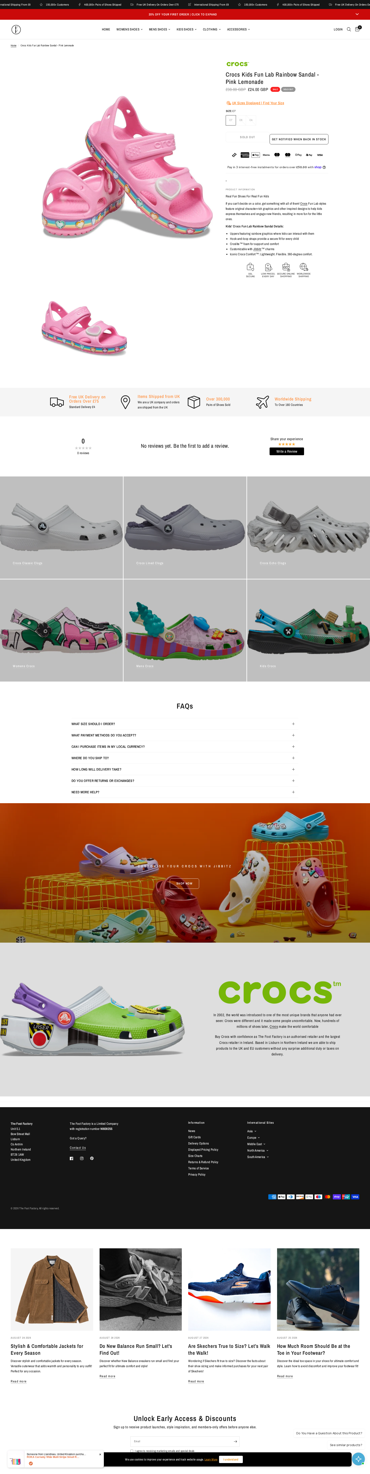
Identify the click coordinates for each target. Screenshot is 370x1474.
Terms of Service (198, 1168)
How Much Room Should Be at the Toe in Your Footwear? (314, 1349)
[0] (356, 29)
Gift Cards (194, 1137)
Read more (19, 1381)
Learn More (210, 1459)
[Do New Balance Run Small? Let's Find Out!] (141, 1289)
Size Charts (195, 1155)
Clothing (210, 29)
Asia (250, 1131)
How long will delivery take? (96, 769)
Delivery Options (198, 1143)
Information (196, 1122)
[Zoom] (204, 69)
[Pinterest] (95, 1158)
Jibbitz (257, 249)
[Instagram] (85, 1158)
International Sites (260, 1122)
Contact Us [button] (78, 1147)
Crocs (303, 203)
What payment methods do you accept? (104, 735)
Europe (251, 1137)
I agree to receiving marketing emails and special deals (164, 1451)
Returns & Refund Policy (203, 1162)
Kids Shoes (185, 29)
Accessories (237, 29)
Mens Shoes (158, 29)
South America (256, 1157)
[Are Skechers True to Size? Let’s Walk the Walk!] (229, 1289)
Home (106, 29)
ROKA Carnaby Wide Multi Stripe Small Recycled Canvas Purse (53, 1456)
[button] (184, 883)
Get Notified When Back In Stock (299, 139)
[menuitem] (106, 29)
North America (256, 1150)
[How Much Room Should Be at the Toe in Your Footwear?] (318, 1289)
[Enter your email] (235, 1441)
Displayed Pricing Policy (203, 1149)
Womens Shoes (127, 29)
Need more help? (86, 792)
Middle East (254, 1144)
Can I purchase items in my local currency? (108, 746)
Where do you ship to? (90, 758)
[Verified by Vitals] (31, 1463)
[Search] (349, 29)
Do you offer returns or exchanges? (103, 780)
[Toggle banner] (357, 14)
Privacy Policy (197, 1174)
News (191, 1131)
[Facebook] (74, 1158)
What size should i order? (93, 723)
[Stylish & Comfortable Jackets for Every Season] (52, 1289)
